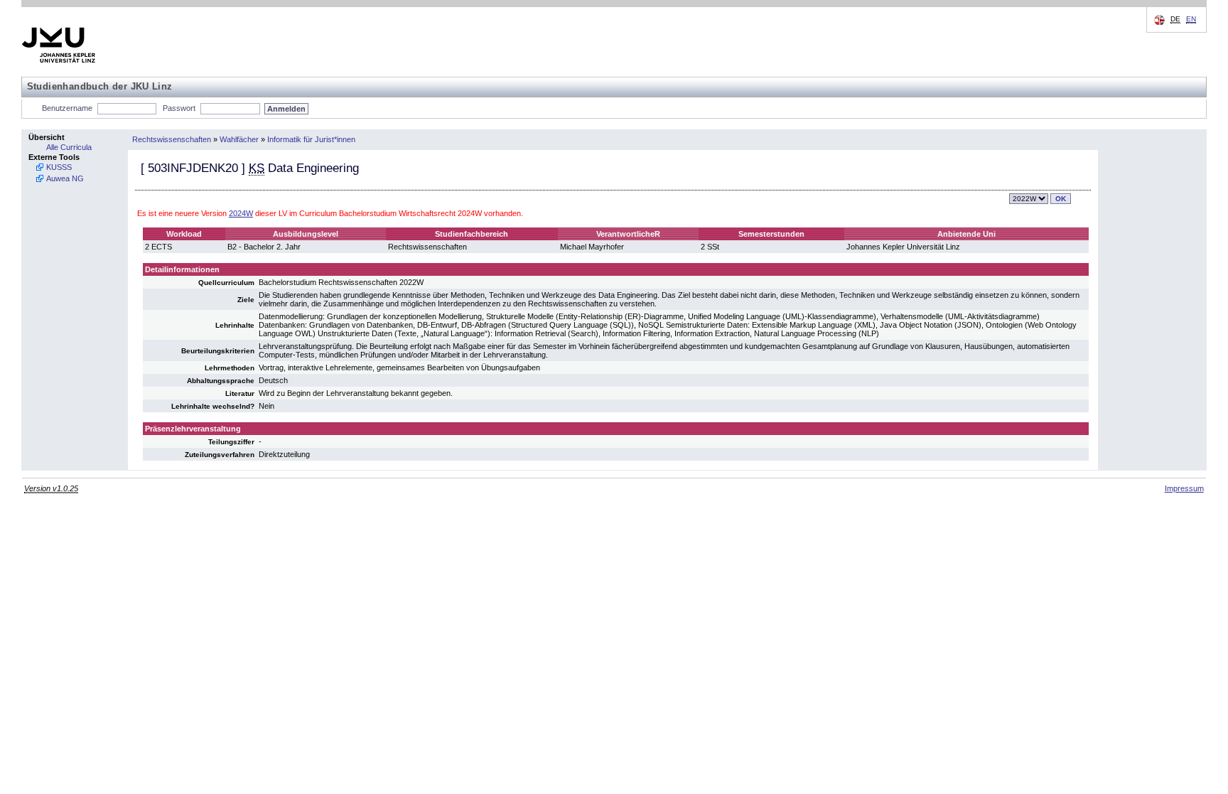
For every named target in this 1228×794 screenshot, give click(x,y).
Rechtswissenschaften (171, 139)
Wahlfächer (239, 139)
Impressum (1184, 488)
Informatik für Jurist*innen (311, 139)
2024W (241, 213)
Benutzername (67, 108)
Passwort (179, 108)
